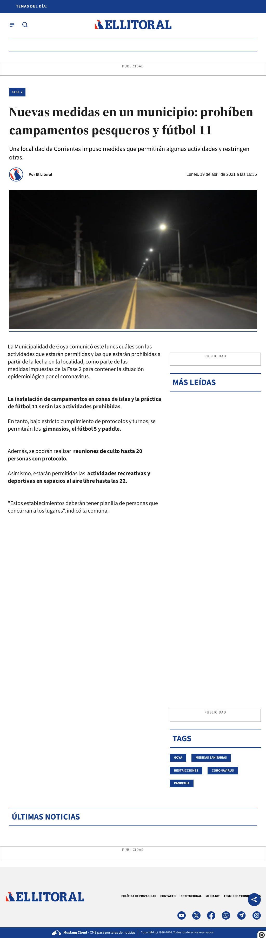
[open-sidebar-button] (12, 25)
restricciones (186, 770)
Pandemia (181, 783)
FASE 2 (17, 92)
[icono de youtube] (181, 915)
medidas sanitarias (211, 757)
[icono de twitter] (196, 915)
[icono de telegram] (241, 915)
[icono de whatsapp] (226, 915)
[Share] (254, 900)
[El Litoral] (132, 24)
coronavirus (223, 770)
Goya (178, 757)
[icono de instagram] (256, 915)
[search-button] (25, 25)
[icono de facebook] (211, 915)
